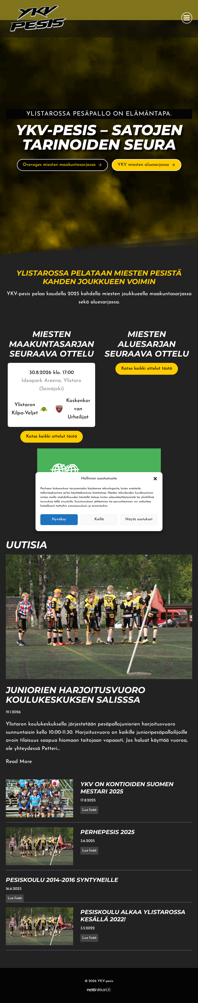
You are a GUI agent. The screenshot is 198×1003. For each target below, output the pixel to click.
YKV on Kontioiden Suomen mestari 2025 (126, 788)
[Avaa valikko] (186, 17)
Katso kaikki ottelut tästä (51, 436)
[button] (155, 478)
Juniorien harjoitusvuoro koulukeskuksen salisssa (75, 694)
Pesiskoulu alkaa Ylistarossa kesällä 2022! (132, 915)
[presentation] (99, 617)
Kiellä (99, 519)
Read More (19, 762)
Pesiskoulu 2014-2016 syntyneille (62, 879)
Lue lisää (90, 811)
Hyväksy (59, 519)
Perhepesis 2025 (107, 831)
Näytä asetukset (138, 519)
